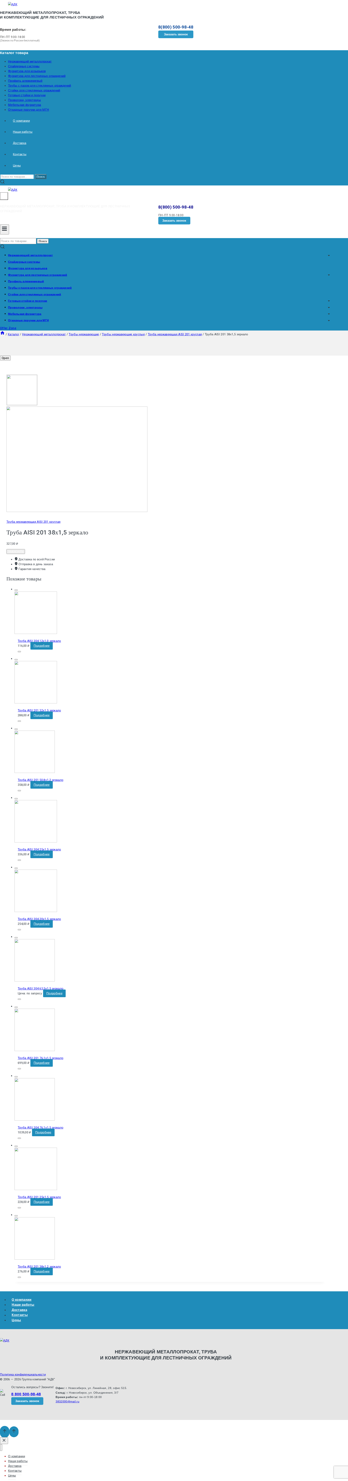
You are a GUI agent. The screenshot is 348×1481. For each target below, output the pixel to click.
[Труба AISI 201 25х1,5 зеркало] (35, 1189)
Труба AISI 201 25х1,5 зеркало (39, 1197)
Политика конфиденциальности (23, 1374)
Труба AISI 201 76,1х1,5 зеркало (40, 1058)
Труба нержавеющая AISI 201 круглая (33, 522)
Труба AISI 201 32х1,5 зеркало (39, 710)
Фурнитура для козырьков (27, 71)
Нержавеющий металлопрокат (30, 61)
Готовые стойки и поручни (27, 95)
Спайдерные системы (23, 66)
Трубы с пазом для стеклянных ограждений (39, 85)
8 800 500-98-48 (26, 1394)
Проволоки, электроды (24, 100)
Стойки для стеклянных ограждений (34, 90)
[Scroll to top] (4, 1432)
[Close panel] (4, 1440)
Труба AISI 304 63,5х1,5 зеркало (40, 988)
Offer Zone (8, 328)
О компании (21, 121)
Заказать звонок (176, 34)
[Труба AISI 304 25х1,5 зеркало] (35, 841)
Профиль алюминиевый (25, 81)
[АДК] (12, 4)
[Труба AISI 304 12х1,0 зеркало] (35, 633)
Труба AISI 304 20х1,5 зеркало (39, 919)
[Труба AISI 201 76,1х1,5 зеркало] (34, 1050)
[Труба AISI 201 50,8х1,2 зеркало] (34, 772)
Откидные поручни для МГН (28, 109)
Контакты (19, 154)
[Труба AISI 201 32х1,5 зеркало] (35, 702)
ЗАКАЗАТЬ (15, 551)
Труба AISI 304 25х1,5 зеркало (39, 849)
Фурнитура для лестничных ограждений (37, 76)
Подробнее (42, 646)
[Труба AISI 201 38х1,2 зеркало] (34, 1258)
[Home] (2, 334)
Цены (17, 165)
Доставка (19, 143)
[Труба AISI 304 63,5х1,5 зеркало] (34, 980)
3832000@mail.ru (67, 1401)
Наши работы (22, 132)
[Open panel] (4, 196)
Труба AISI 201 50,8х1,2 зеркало (40, 780)
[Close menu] (1, 1447)
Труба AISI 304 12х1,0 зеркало (39, 641)
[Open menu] (4, 229)
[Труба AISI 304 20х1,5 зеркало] (35, 911)
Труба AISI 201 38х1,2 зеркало (39, 1266)
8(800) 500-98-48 (175, 27)
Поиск (40, 176)
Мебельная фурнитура (24, 105)
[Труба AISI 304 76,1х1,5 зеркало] (34, 1119)
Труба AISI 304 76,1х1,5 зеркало (40, 1127)
